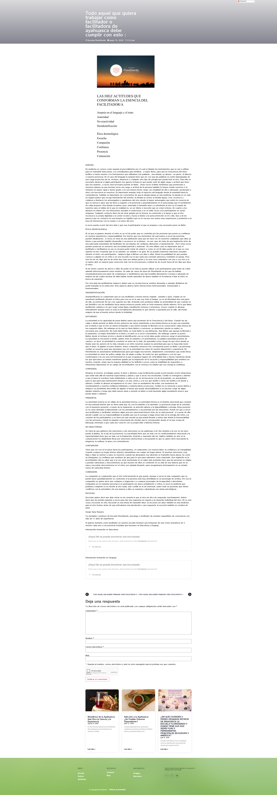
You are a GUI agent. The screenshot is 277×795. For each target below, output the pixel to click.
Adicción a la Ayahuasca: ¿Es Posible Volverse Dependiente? (136, 719)
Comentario (91, 611)
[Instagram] (172, 776)
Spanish (243, 1)
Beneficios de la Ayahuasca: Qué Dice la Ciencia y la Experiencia (101, 719)
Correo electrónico (94, 647)
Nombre (89, 638)
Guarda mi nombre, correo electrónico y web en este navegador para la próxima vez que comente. (132, 664)
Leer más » (91, 749)
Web (87, 655)
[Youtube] (177, 776)
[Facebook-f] (167, 776)
